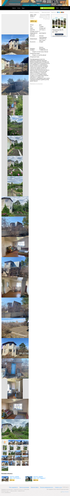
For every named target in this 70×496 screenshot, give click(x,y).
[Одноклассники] (60, 12)
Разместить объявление (47, 8)
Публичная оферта (34, 487)
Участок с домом (15, 477)
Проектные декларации (24, 487)
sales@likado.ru (7, 492)
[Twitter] (59, 12)
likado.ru (5, 8)
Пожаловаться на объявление (36, 83)
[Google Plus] (63, 12)
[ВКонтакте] (57, 12)
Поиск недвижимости (13, 487)
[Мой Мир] (62, 12)
